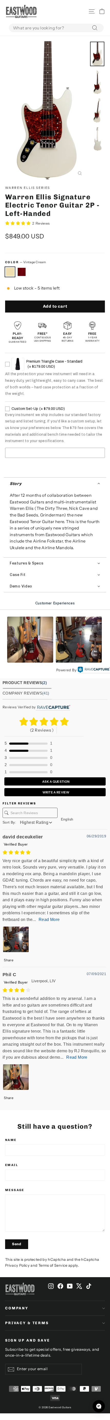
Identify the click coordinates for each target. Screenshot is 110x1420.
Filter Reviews (19, 803)
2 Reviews (41, 223)
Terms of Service (53, 1265)
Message (14, 1190)
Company (16, 1308)
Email (11, 1165)
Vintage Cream (10, 272)
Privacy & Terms (27, 1323)
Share (8, 960)
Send (16, 1244)
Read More (49, 919)
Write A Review (56, 792)
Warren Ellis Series (27, 188)
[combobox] (56, 28)
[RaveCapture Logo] (94, 670)
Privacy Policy (17, 1265)
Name (11, 1140)
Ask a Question (56, 781)
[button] (55, 484)
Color (25, 262)
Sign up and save (27, 1340)
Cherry (22, 272)
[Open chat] (99, 1406)
